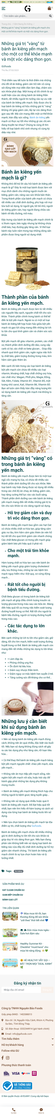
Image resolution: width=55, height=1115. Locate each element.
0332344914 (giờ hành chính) (34, 1028)
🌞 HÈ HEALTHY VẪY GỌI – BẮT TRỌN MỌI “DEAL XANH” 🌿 (36, 964)
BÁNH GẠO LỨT (10, 899)
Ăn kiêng (18, 871)
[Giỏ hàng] (49, 8)
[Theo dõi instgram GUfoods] (7, 1058)
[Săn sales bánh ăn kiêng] (27, 1)
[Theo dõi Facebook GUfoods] (3, 1058)
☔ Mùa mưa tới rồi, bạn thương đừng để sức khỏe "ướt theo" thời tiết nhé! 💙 (34, 917)
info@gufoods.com (22, 1033)
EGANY (26, 1096)
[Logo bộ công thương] (17, 1085)
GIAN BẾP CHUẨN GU (12, 895)
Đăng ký (47, 989)
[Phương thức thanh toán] (20, 1073)
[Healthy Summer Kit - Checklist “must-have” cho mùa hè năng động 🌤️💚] (10, 946)
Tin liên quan (10, 908)
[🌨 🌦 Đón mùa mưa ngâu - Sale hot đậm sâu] (10, 932)
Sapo (46, 1096)
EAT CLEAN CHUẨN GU (13, 890)
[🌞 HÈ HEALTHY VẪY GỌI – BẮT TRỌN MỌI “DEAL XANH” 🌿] (10, 963)
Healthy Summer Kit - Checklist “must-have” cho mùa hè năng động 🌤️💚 (34, 947)
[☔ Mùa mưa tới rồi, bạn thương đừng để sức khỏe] (10, 916)
